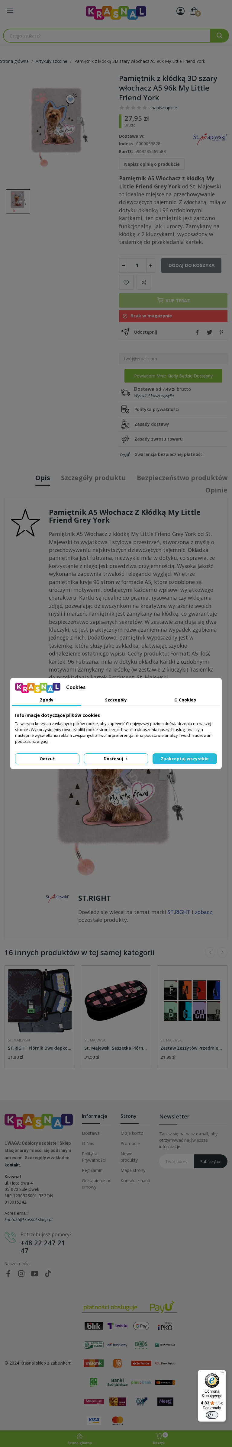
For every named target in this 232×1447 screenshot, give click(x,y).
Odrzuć (47, 759)
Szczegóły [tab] (116, 700)
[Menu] (222, 1373)
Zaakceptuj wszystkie (185, 759)
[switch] (212, 1415)
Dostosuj (114, 759)
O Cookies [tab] (185, 700)
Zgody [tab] (46, 700)
